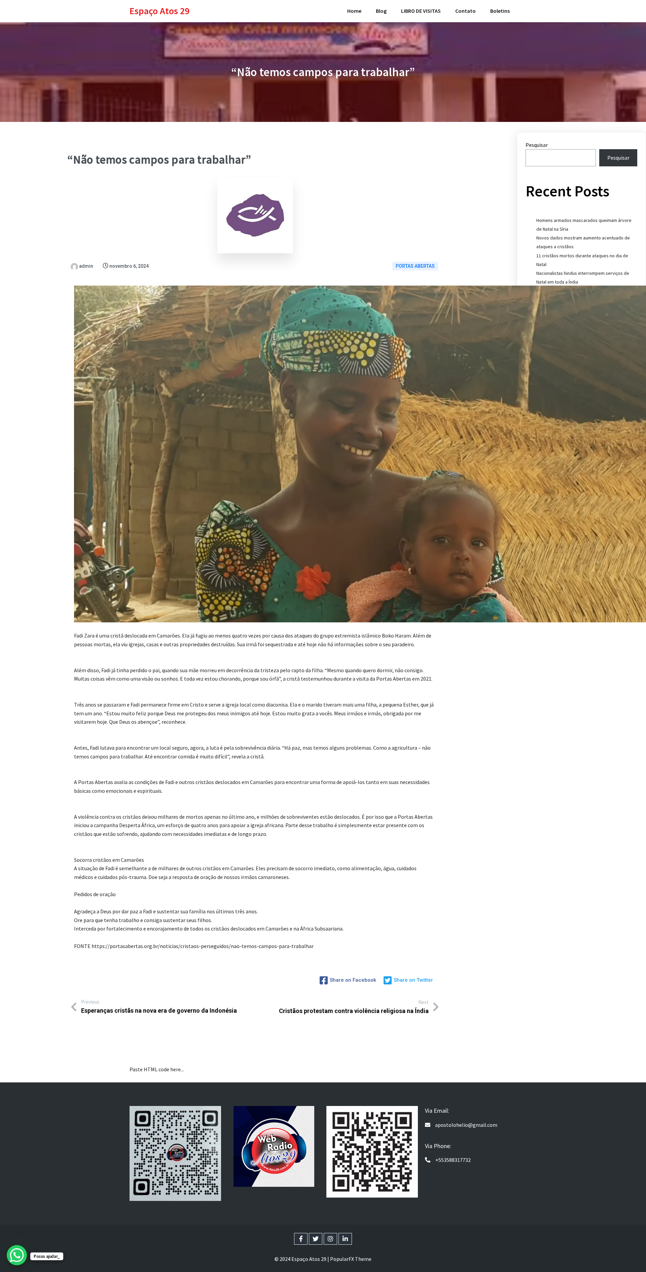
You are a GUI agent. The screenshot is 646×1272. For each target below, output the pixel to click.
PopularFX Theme (350, 1258)
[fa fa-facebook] (301, 1239)
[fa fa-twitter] (315, 1239)
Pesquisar (537, 144)
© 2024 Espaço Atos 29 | (302, 1258)
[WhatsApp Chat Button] (17, 1255)
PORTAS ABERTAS (415, 266)
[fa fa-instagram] (330, 1239)
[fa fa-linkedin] (345, 1239)
